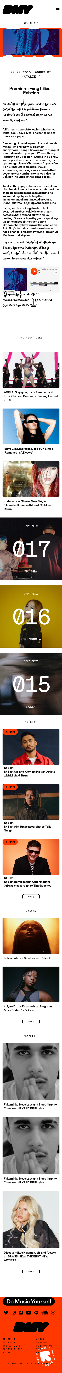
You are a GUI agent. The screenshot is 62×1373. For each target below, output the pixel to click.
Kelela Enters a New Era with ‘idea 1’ (27, 958)
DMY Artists (12, 1345)
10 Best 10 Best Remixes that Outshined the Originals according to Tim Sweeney (27, 881)
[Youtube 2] (28, 1313)
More (31, 896)
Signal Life (15, 167)
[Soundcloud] (44, 1313)
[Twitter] (6, 1313)
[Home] (18, 9)
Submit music (12, 1349)
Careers (42, 1342)
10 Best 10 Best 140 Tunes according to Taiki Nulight (28, 826)
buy (33, 307)
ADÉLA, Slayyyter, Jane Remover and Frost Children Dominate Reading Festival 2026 (31, 396)
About (40, 1339)
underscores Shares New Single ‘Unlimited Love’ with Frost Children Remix (27, 505)
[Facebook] (21, 1313)
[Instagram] (14, 1313)
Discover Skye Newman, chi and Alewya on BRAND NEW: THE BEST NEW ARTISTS (30, 1256)
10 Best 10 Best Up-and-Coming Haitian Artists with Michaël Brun (29, 771)
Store (7, 1352)
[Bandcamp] (53, 1313)
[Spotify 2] (36, 1313)
